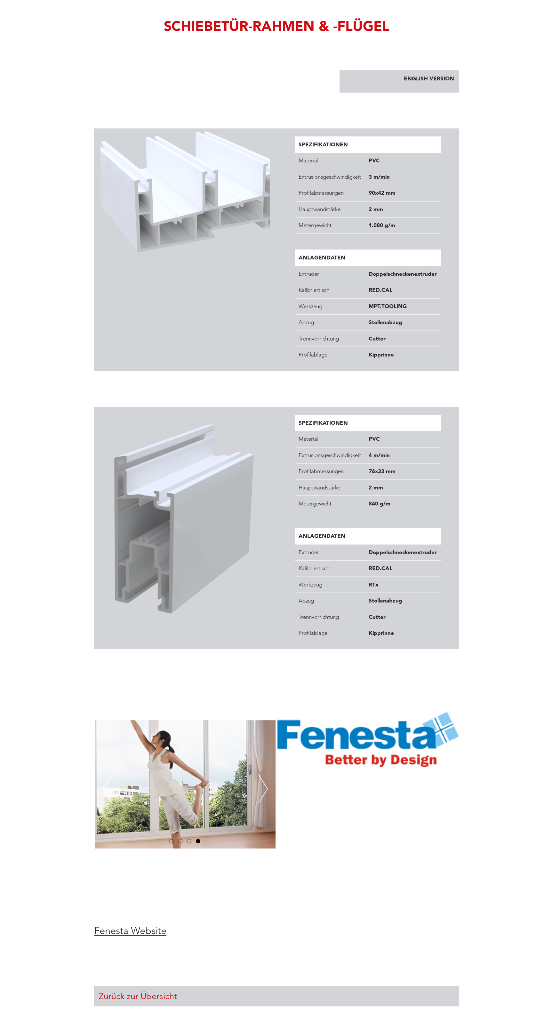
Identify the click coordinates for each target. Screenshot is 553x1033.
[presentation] (108, 790)
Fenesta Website (130, 931)
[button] (171, 841)
